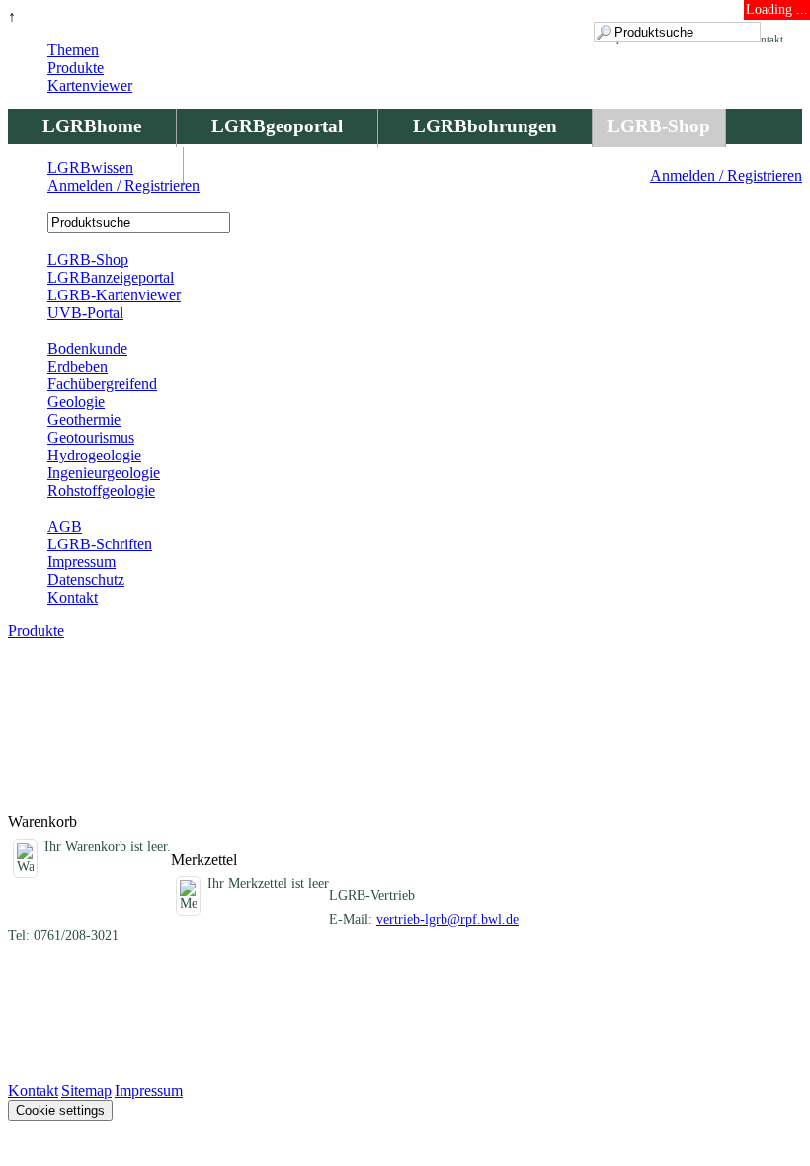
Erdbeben (77, 366)
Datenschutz (85, 579)
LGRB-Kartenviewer (114, 295)
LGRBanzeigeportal (110, 277)
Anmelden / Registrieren (726, 175)
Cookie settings (60, 1110)
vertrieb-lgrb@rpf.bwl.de (447, 919)
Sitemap (86, 1090)
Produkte (75, 67)
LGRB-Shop (659, 126)
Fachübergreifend (102, 383)
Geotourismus (90, 437)
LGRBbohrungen (485, 126)
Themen (73, 50)
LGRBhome (91, 126)
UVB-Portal (85, 312)
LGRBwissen (90, 167)
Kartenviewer (89, 85)
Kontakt (72, 597)
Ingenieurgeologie (103, 472)
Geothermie (84, 419)
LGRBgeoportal (277, 126)
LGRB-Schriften (99, 544)
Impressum (81, 561)
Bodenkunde (87, 348)
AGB (64, 526)
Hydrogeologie (94, 455)
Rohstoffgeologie (101, 490)
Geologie (76, 401)
